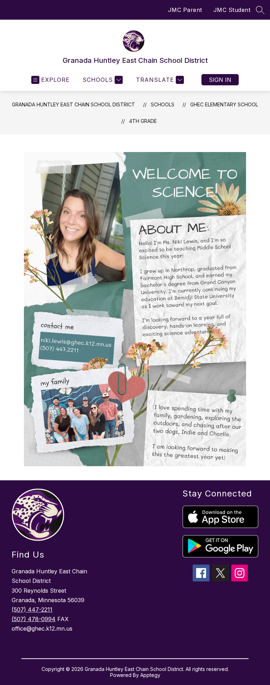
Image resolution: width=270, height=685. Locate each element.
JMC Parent (185, 9)
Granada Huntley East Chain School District (73, 104)
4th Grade (143, 121)
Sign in (220, 79)
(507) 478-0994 (34, 619)
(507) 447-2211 (32, 609)
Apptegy (150, 675)
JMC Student (232, 9)
